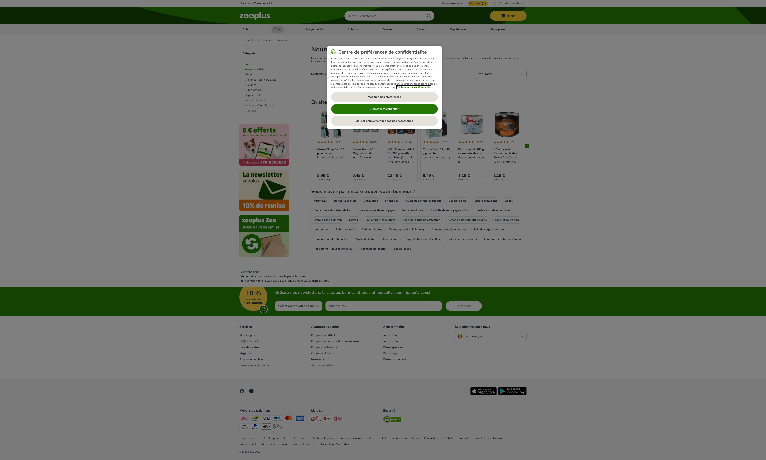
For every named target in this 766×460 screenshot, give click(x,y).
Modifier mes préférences (384, 97)
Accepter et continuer (384, 109)
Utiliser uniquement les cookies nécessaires (384, 121)
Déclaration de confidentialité (413, 87)
